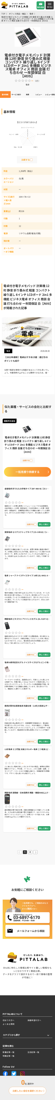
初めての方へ (8, 1020)
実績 (27, 94)
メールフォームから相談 (31, 931)
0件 (37, 80)
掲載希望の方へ (34, 1020)
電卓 (31, 13)
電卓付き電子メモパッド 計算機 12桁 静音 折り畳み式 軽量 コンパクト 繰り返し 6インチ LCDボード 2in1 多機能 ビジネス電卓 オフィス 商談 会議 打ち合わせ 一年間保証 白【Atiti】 (27, 19)
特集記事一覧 (8, 1056)
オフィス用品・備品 (17, 13)
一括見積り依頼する (27, 472)
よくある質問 (8, 1024)
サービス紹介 (16, 94)
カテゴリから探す (11, 1035)
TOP (3, 13)
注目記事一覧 (33, 1052)
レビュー (39, 94)
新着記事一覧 (8, 1052)
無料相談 (40, 7)
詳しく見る (43, 524)
